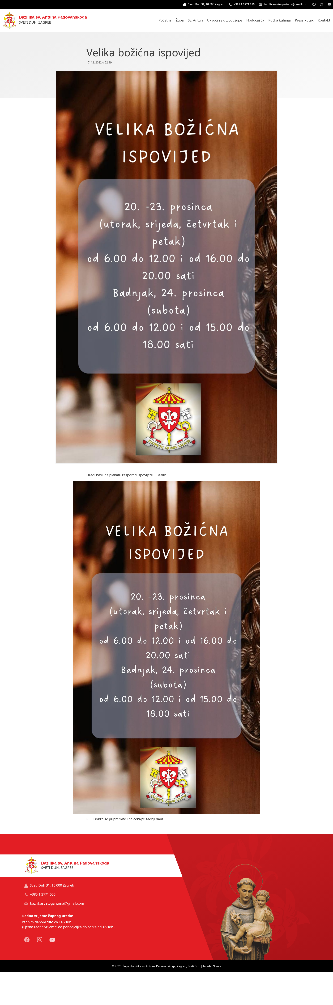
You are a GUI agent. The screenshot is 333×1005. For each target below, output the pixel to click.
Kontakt (324, 20)
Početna (165, 20)
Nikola (217, 966)
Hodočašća (255, 20)
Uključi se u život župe (224, 20)
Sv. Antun (195, 20)
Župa (180, 20)
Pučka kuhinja (279, 20)
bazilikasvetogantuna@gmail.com (285, 4)
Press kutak (304, 20)
